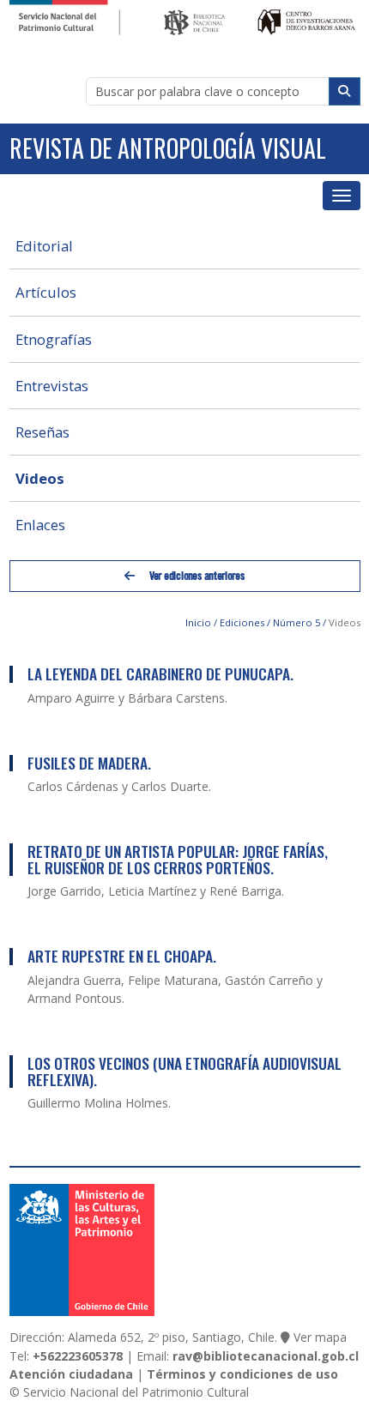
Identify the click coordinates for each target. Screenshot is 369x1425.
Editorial (44, 246)
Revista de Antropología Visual (167, 148)
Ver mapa (320, 1337)
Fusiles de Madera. (89, 763)
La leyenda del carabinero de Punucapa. (160, 673)
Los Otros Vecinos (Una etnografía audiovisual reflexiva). (184, 1071)
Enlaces (40, 524)
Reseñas (42, 432)
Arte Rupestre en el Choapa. (121, 956)
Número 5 (296, 622)
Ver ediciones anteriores (196, 576)
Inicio (198, 622)
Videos (39, 478)
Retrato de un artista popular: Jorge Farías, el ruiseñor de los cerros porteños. (177, 859)
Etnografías (53, 339)
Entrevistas (51, 385)
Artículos (45, 292)
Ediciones (242, 622)
